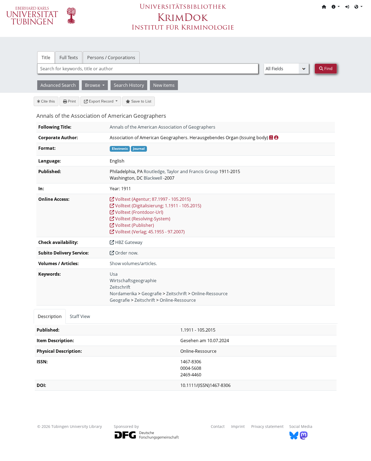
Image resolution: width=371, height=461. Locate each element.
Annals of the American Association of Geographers (162, 127)
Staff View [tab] (80, 316)
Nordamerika (123, 294)
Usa (114, 274)
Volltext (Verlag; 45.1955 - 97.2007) (149, 232)
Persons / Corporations (111, 58)
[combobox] (147, 68)
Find (327, 68)
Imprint (238, 426)
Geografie (152, 294)
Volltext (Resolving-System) (142, 219)
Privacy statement (267, 426)
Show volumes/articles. (133, 263)
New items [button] (164, 85)
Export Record (101, 101)
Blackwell (153, 178)
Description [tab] (50, 316)
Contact (218, 426)
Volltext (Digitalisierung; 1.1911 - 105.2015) (157, 206)
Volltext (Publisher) (134, 225)
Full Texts (68, 58)
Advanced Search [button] (58, 85)
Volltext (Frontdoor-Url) (138, 212)
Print (71, 101)
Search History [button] (129, 85)
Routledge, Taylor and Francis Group (181, 171)
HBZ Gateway (128, 242)
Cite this (47, 101)
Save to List (140, 101)
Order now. (126, 253)
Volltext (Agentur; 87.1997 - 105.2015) (152, 199)
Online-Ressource (209, 294)
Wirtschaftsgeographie (133, 281)
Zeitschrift (120, 287)
